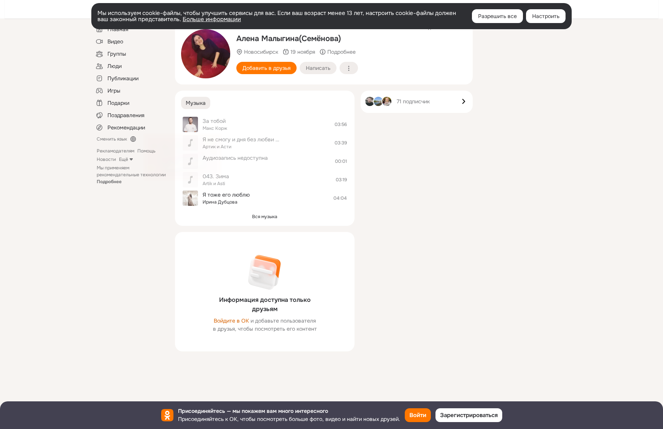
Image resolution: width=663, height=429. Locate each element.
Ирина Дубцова (220, 202)
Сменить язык (112, 139)
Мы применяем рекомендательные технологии (131, 175)
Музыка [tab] (196, 102)
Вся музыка (264, 217)
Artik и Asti (214, 184)
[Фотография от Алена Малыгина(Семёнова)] (205, 53)
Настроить (545, 16)
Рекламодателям (115, 151)
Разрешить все (497, 16)
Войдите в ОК (231, 320)
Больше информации (212, 19)
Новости (106, 159)
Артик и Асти (217, 147)
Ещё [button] (123, 159)
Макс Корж (215, 128)
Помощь (146, 151)
